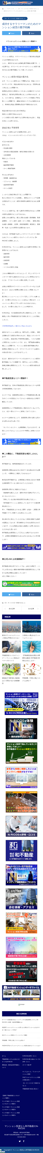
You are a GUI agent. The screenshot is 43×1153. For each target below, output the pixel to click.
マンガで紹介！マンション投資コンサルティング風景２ (11, 1103)
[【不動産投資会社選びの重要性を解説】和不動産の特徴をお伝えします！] (31, 647)
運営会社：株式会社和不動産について (11, 1066)
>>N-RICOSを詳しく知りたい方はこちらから (17, 326)
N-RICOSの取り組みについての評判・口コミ (31, 1060)
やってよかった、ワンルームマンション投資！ (31, 1073)
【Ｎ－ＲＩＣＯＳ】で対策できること (14, 18)
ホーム (4, 1056)
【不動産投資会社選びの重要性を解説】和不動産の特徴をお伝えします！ (31, 658)
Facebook (23, 1140)
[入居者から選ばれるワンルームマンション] (31, 626)
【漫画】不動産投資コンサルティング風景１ (11, 1097)
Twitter (19, 1140)
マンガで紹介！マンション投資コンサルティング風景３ (11, 1108)
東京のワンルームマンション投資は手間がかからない (11, 636)
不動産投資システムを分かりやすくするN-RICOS (11, 1060)
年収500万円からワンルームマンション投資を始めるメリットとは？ (21, 1045)
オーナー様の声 (27, 1065)
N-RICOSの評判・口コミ (30, 1056)
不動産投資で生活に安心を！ (31, 1089)
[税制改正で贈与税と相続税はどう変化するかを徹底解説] (11, 669)
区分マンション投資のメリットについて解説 (14, 1035)
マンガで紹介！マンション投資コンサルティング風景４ (11, 1114)
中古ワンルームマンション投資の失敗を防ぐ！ (31, 1079)
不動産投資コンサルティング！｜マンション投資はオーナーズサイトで (11, 658)
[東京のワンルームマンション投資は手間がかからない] (11, 626)
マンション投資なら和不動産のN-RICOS (21, 1127)
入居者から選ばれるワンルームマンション (31, 636)
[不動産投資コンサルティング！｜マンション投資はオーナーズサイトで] (11, 647)
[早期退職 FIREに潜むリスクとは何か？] (31, 669)
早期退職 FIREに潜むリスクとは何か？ (31, 679)
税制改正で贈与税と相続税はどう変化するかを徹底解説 (11, 680)
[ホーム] (2, 8)
